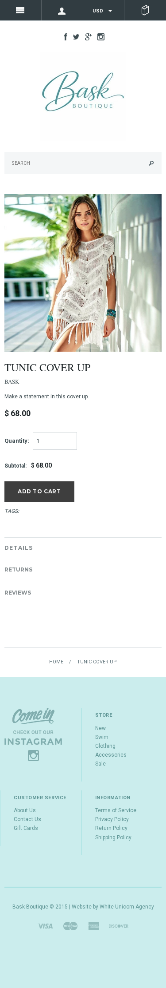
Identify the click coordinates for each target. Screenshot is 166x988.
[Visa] (45, 925)
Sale (100, 764)
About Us (25, 810)
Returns (18, 569)
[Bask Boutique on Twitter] (74, 36)
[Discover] (118, 925)
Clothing (105, 746)
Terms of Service (115, 810)
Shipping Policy (113, 837)
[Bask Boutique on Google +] (86, 36)
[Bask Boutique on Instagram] (98, 36)
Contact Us (27, 819)
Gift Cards (26, 828)
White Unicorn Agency (127, 907)
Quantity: (16, 440)
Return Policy (111, 828)
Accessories (111, 755)
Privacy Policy (112, 819)
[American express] (93, 925)
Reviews (17, 592)
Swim (101, 737)
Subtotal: (15, 466)
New (100, 728)
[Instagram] (33, 734)
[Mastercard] (70, 925)
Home (56, 662)
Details (18, 547)
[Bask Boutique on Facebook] (63, 36)
